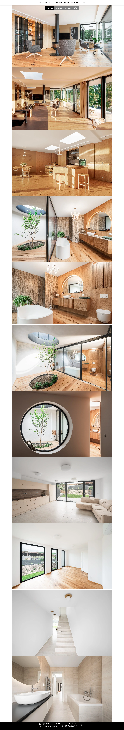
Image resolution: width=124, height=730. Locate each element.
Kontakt (83, 2)
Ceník (72, 2)
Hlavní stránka (59, 2)
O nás (80, 2)
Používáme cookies (64, 728)
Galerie (76, 2)
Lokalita (68, 2)
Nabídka (64, 2)
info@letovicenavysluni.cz (46, 723)
